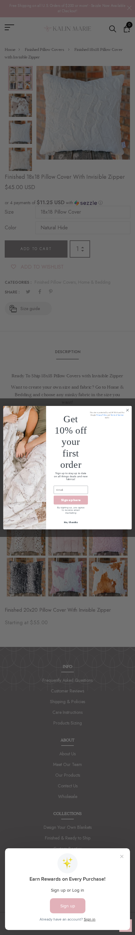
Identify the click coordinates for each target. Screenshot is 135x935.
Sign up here (70, 499)
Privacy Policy (101, 414)
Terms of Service (117, 414)
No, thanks (71, 522)
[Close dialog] (127, 410)
